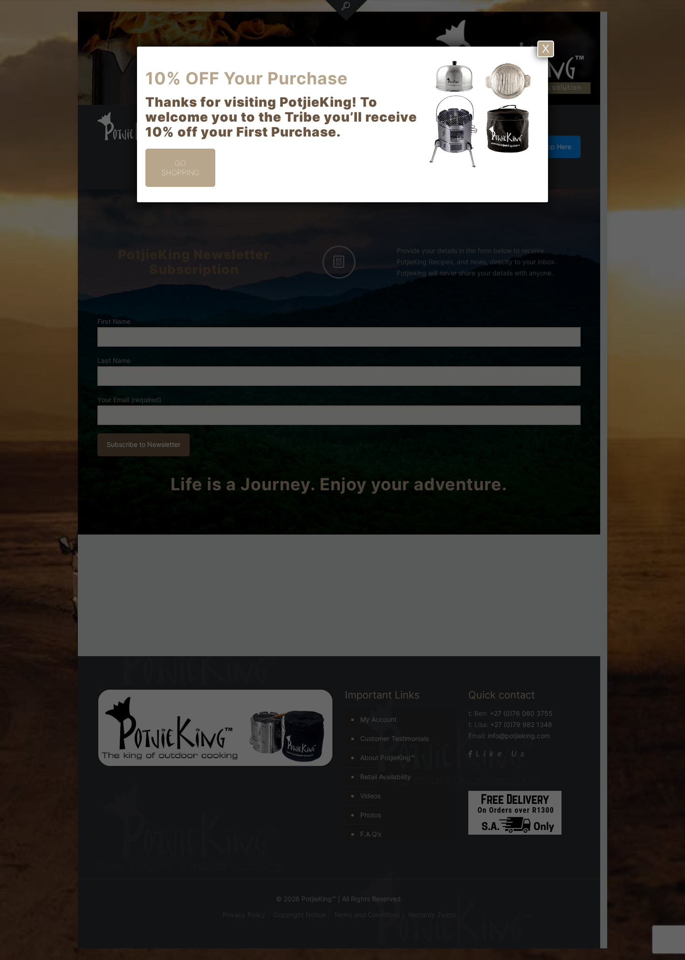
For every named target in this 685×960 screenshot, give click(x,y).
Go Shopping (180, 167)
